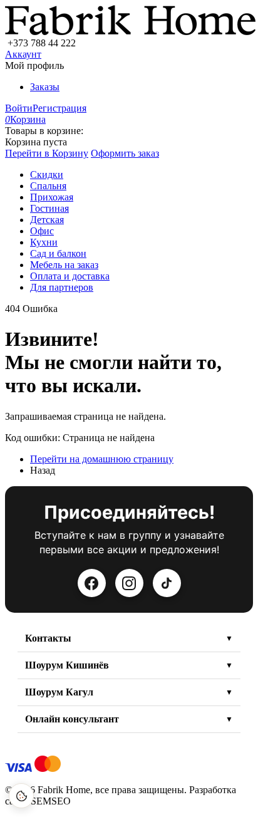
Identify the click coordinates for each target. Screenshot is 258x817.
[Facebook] (92, 583)
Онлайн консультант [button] (72, 719)
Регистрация (59, 108)
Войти (19, 108)
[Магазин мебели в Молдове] (130, 31)
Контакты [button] (48, 638)
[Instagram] (129, 583)
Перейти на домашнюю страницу (101, 459)
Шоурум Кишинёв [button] (67, 665)
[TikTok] (167, 583)
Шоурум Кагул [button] (59, 692)
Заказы (44, 86)
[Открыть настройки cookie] (21, 795)
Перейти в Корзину (46, 153)
